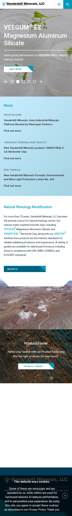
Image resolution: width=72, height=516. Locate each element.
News (8, 105)
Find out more (12, 130)
